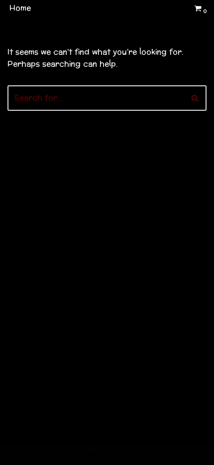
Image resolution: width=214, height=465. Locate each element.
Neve (58, 455)
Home (20, 8)
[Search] (195, 98)
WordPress (144, 455)
